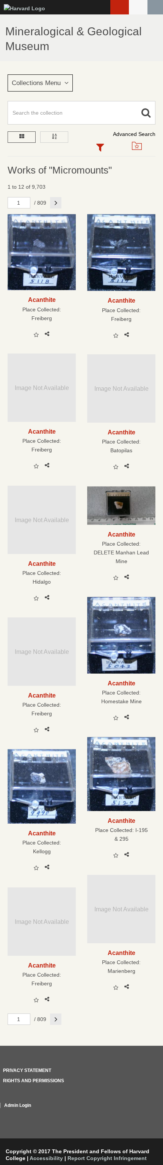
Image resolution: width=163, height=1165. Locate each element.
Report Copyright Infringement (107, 1158)
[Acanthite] (42, 252)
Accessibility (46, 1158)
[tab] (100, 148)
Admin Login (17, 1105)
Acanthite (42, 299)
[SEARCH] (155, 7)
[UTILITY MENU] (138, 7)
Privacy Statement (27, 1070)
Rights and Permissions (33, 1080)
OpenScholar (141, 1114)
